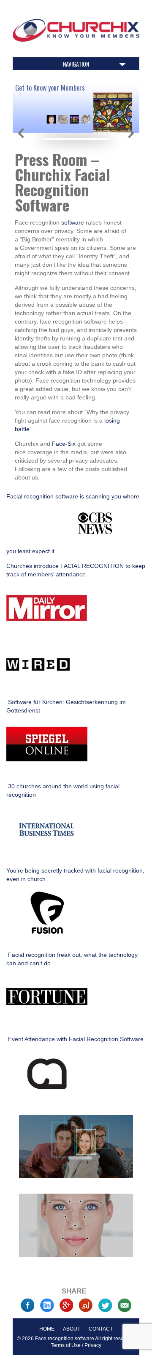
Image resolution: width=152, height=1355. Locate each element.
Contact (101, 1329)
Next (131, 133)
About (71, 1329)
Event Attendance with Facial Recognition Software (75, 1039)
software (73, 222)
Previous (21, 133)
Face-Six (64, 443)
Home (46, 1329)
